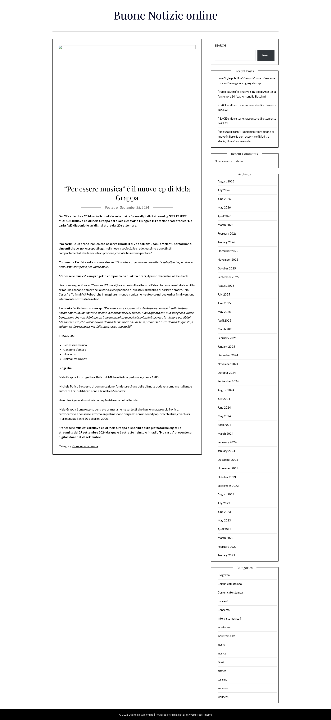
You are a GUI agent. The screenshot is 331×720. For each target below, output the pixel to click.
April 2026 (224, 216)
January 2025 (226, 346)
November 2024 (228, 364)
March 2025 (225, 329)
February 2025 (227, 338)
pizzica (222, 670)
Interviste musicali (229, 618)
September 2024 (228, 381)
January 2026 (226, 242)
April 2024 (224, 424)
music (221, 644)
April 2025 (224, 320)
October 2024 (227, 372)
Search (220, 45)
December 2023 (228, 459)
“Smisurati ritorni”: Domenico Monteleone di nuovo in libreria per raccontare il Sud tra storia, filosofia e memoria (246, 136)
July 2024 (224, 398)
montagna (224, 627)
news (221, 662)
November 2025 (228, 259)
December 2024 (228, 355)
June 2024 (224, 407)
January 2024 (226, 450)
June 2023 (224, 511)
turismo (222, 679)
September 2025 (228, 277)
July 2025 (224, 294)
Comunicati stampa (85, 446)
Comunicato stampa (230, 592)
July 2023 (224, 503)
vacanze (223, 688)
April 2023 (224, 529)
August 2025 (226, 285)
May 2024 (224, 416)
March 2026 (225, 225)
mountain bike (226, 636)
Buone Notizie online (166, 14)
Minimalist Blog (179, 714)
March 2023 (225, 537)
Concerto (224, 610)
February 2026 (227, 233)
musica (222, 653)
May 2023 (224, 520)
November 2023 (228, 468)
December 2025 (228, 251)
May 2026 (224, 207)
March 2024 (225, 433)
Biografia (224, 575)
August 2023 (226, 494)
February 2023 (227, 546)
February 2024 (227, 442)
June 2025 (224, 303)
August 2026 (226, 181)
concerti (223, 601)
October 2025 (227, 268)
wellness (223, 697)
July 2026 (224, 190)
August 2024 (226, 390)
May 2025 (224, 311)
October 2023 (227, 477)
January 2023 (226, 555)
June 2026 (224, 198)
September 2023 (228, 485)
